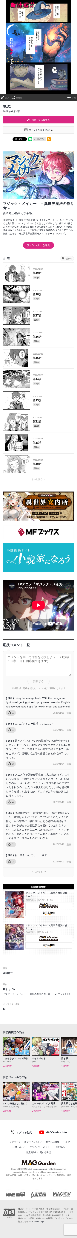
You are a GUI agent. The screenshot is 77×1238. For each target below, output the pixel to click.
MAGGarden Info (56, 1132)
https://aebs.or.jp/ (36, 1221)
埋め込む (41, 139)
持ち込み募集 (52, 1142)
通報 (69, 713)
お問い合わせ (19, 1147)
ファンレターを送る (38, 245)
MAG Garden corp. (36, 1169)
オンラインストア (33, 1142)
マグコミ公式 (24, 1132)
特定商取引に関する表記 (38, 1152)
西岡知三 (8, 213)
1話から (68, 258)
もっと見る (37, 479)
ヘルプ (66, 1142)
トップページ (14, 1142)
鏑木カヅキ (22, 213)
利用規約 (60, 1147)
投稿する (38, 681)
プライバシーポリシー (41, 1147)
